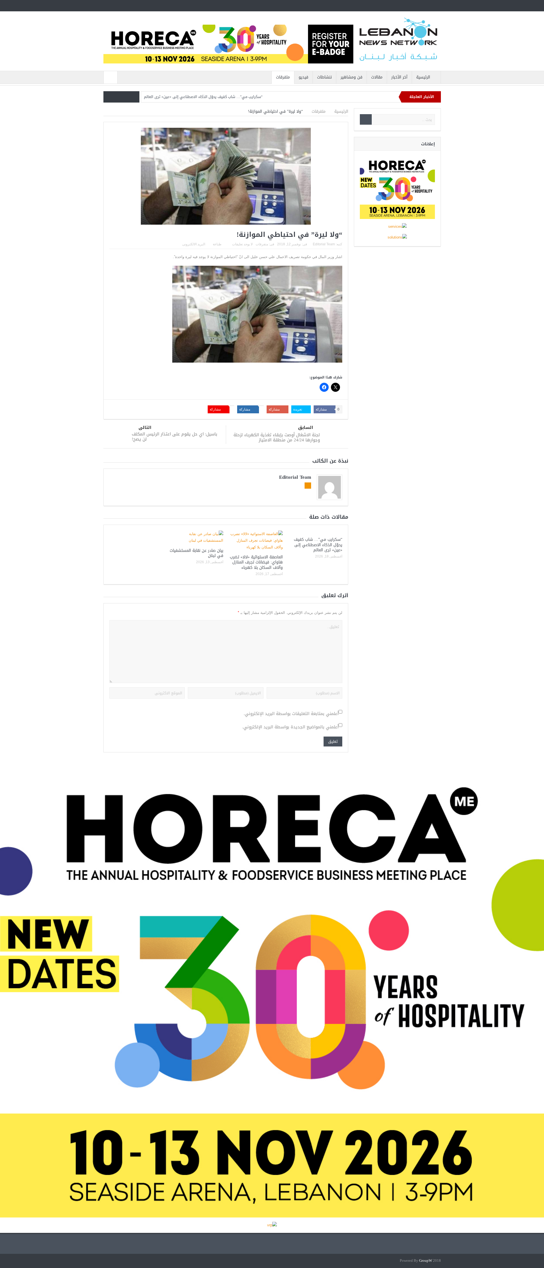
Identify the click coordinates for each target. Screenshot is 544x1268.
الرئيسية (423, 77)
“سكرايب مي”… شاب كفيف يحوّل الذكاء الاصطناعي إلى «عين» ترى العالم (203, 96)
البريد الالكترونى (193, 244)
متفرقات (283, 77)
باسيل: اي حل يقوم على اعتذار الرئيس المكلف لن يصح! (174, 436)
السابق (305, 427)
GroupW (425, 1260)
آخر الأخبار (399, 77)
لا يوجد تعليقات (242, 244)
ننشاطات (324, 77)
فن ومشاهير (351, 77)
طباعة (217, 244)
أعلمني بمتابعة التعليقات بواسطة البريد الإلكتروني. (291, 714)
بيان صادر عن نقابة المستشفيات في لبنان (196, 553)
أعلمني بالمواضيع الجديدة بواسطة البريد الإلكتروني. (290, 727)
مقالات (376, 77)
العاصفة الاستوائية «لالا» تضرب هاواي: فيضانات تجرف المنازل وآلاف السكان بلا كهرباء (256, 562)
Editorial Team (324, 244)
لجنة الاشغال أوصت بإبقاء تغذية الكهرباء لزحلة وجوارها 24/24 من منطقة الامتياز (276, 437)
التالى (145, 427)
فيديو (303, 77)
